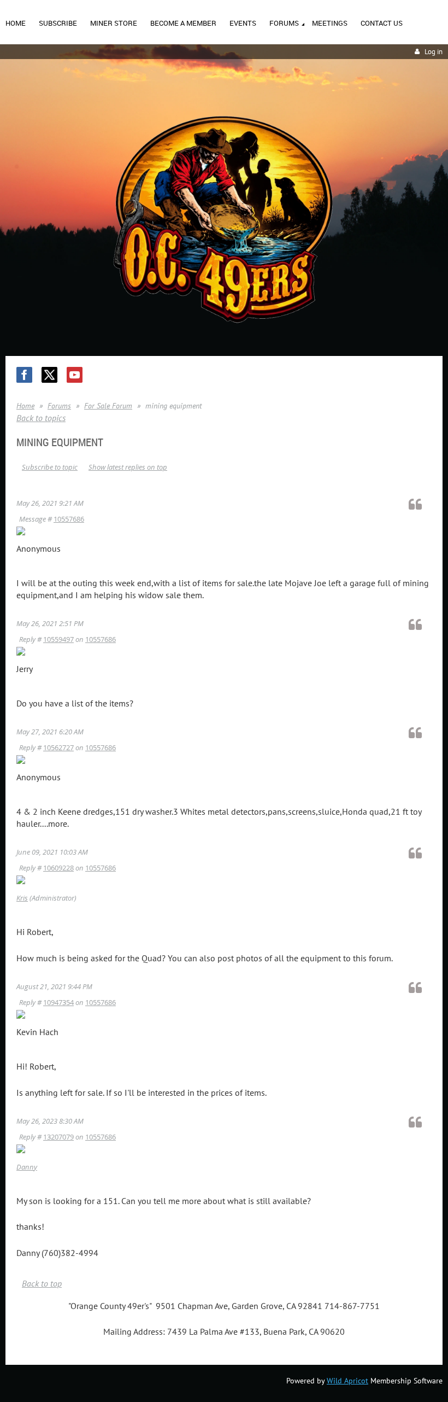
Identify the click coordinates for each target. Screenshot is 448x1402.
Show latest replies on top (128, 467)
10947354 (58, 1002)
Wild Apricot (347, 1381)
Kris (22, 898)
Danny (26, 1167)
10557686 (69, 519)
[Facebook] (24, 375)
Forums (59, 406)
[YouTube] (74, 375)
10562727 (58, 747)
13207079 (58, 1137)
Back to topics (41, 417)
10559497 (58, 639)
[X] (49, 375)
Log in (434, 51)
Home (25, 406)
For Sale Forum (108, 406)
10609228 (58, 868)
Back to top (42, 1283)
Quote (420, 504)
